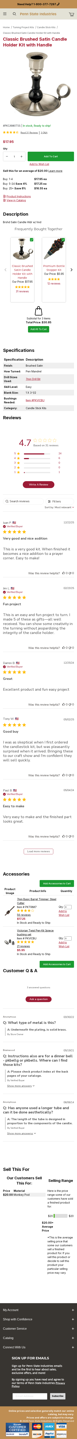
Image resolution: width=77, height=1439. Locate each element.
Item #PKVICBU (35, 400)
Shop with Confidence (17, 1319)
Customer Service (15, 1328)
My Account (10, 1310)
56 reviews (24, 914)
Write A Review (38, 484)
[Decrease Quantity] (7, 156)
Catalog (8, 1338)
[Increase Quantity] (21, 156)
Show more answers (19, 1133)
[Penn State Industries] (38, 13)
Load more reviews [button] (38, 851)
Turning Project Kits (23, 27)
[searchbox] (23, 501)
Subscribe (58, 1396)
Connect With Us (14, 1347)
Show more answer (18, 1086)
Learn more (55, 170)
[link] (20, 132)
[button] (5, 269)
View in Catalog (16, 200)
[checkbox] (31, 239)
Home (6, 27)
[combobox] (59, 507)
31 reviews (22, 291)
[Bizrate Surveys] (24, 1434)
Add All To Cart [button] (38, 329)
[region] (37, 454)
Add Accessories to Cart (57, 883)
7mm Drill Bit (33, 379)
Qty (5, 148)
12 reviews (53, 283)
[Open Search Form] (14, 13)
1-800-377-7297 (44, 4)
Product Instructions (19, 196)
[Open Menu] (5, 13)
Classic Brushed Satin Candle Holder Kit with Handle (31, 33)
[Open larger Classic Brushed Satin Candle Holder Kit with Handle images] (38, 84)
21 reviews (23, 946)
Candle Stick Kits (46, 27)
